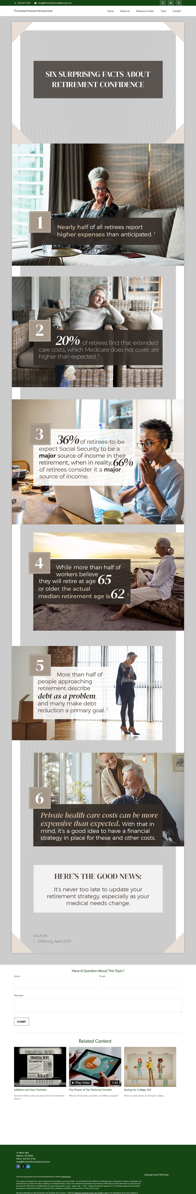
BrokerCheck (66, 1176)
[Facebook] (178, 3)
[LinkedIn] (171, 3)
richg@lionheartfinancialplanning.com (55, 2)
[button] (110, 11)
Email (102, 976)
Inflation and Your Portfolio (30, 1090)
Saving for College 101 (137, 1090)
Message (18, 995)
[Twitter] (163, 3)
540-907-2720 (24, 2)
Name (17, 976)
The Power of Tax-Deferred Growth (90, 1090)
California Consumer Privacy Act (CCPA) (88, 1193)
